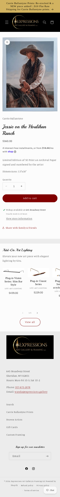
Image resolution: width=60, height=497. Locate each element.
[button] (6, 22)
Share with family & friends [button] (21, 227)
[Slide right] (37, 312)
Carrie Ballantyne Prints (19, 412)
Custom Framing (15, 434)
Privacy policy (42, 485)
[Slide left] (22, 312)
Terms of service (31, 490)
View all (30, 322)
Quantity (7, 179)
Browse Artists (14, 419)
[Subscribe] (47, 456)
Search (10, 404)
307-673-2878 (22, 387)
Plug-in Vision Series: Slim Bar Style (13, 281)
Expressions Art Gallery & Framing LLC (28, 481)
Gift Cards (12, 427)
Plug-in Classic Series (38, 283)
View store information (19, 218)
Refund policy (27, 485)
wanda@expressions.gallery (31, 391)
